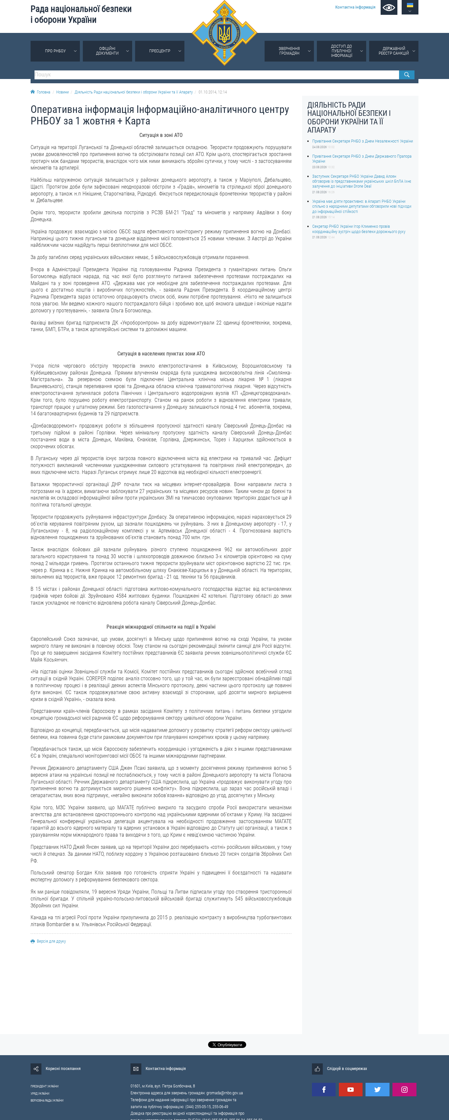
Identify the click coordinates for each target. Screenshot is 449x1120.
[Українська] (410, 5)
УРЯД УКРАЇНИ (40, 1093)
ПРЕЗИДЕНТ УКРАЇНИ (45, 1086)
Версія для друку (51, 941)
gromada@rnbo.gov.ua (224, 1092)
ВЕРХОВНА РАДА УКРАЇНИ (47, 1100)
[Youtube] (351, 1089)
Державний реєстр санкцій (394, 51)
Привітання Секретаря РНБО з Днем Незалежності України (362, 141)
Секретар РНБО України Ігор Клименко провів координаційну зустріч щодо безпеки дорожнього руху (358, 229)
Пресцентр (159, 50)
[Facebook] (324, 1089)
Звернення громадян (289, 51)
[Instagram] (404, 1089)
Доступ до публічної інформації (341, 51)
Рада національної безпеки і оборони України (81, 14)
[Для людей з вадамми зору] (389, 7)
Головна (43, 92)
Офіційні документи (107, 51)
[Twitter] (377, 1089)
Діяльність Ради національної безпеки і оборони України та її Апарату (134, 92)
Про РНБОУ (55, 50)
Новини (62, 92)
